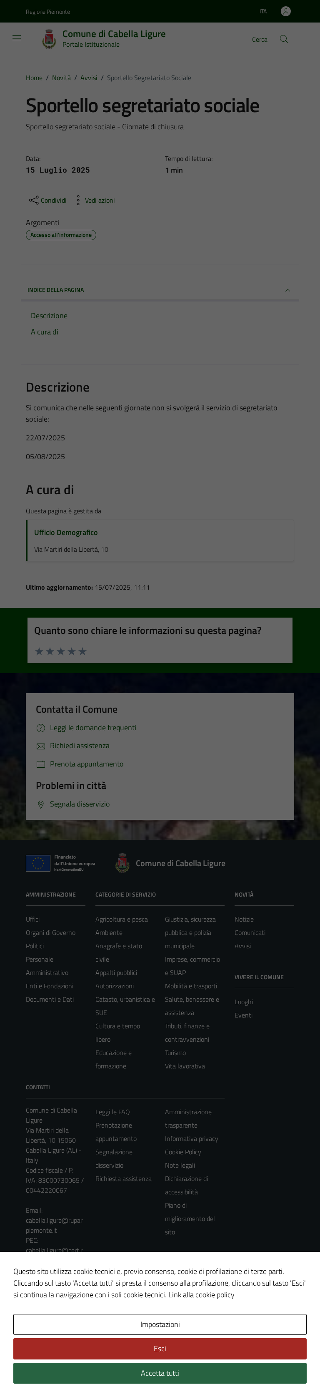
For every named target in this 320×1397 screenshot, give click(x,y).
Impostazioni (160, 1324)
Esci (160, 1348)
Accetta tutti (160, 1373)
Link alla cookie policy (201, 1294)
